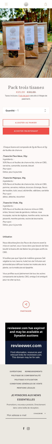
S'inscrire (38, 413)
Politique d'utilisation (26, 380)
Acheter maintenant (26, 131)
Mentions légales (26, 388)
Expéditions (16, 371)
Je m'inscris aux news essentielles (26, 397)
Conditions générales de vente (26, 384)
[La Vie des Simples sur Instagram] (28, 428)
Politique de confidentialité (26, 376)
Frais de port (23, 96)
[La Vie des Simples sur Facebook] (23, 428)
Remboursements (33, 371)
